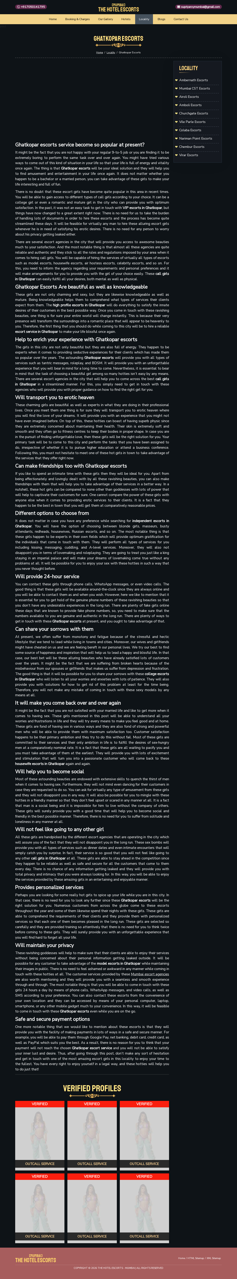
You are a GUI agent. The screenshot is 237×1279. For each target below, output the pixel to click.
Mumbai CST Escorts (194, 88)
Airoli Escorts (189, 97)
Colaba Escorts (190, 130)
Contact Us (181, 19)
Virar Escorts (188, 155)
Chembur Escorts (191, 147)
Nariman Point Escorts (195, 138)
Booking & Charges (77, 19)
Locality (144, 19)
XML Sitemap (214, 1258)
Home (53, 19)
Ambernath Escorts (193, 80)
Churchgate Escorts (193, 113)
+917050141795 (33, 7)
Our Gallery (105, 19)
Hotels (126, 19)
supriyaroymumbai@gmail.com (200, 7)
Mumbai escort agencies (150, 974)
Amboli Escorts (190, 105)
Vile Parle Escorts (192, 122)
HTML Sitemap (196, 1258)
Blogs (161, 19)
